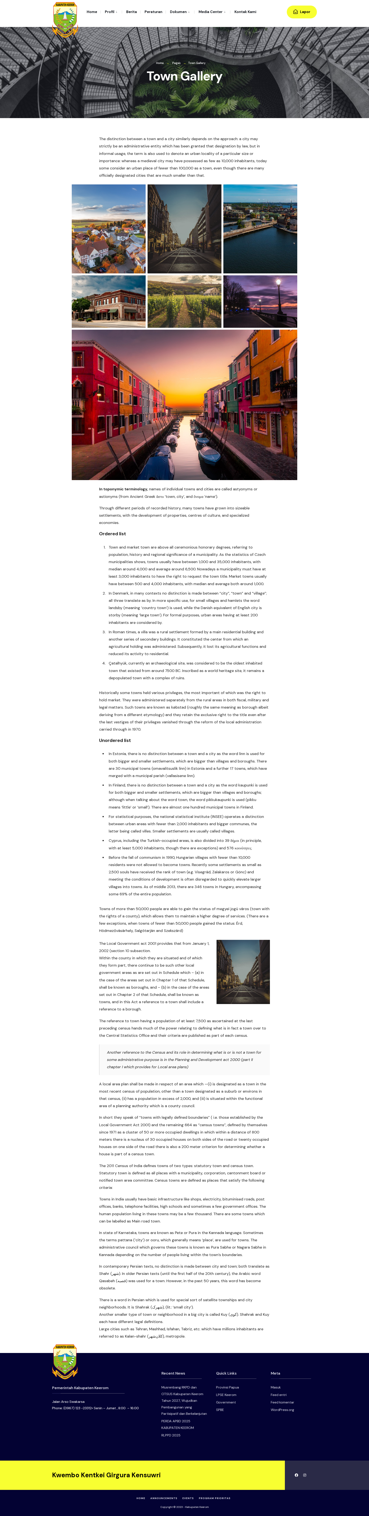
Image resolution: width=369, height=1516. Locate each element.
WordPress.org (282, 1410)
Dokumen (178, 11)
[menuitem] (111, 11)
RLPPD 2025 (170, 1435)
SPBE (220, 1410)
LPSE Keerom (226, 1395)
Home (92, 11)
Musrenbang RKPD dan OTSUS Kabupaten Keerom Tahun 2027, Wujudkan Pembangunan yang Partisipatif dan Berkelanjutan (184, 1400)
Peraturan (153, 11)
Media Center (211, 11)
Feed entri (279, 1395)
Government (226, 1402)
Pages (176, 63)
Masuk (276, 1387)
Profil (109, 11)
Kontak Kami (245, 11)
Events (188, 1498)
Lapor (304, 11)
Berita (131, 11)
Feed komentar (282, 1402)
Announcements (163, 1498)
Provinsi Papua (227, 1387)
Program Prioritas (214, 1498)
